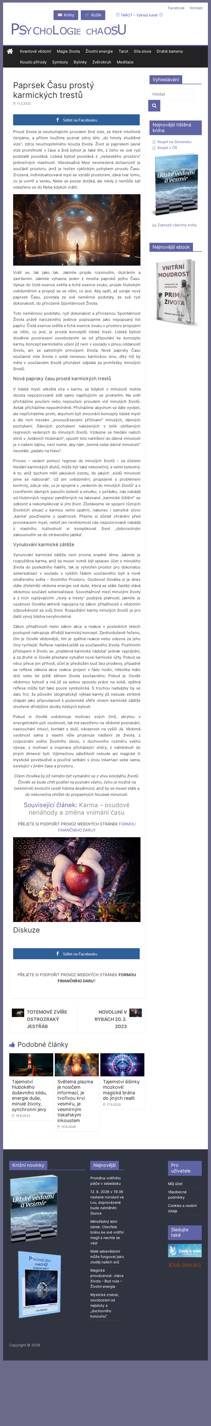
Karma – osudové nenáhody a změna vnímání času (79, 808)
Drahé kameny (170, 51)
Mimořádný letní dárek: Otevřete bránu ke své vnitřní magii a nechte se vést (107, 1232)
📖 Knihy (65, 14)
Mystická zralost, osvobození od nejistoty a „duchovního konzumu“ (104, 1305)
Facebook (176, 8)
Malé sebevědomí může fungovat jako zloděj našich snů (107, 1256)
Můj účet (175, 1183)
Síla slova (142, 51)
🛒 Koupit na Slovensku (171, 141)
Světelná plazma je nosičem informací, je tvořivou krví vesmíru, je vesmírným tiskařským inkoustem (75, 1101)
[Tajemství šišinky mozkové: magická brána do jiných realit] (122, 1056)
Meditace (125, 62)
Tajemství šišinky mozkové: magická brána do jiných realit (121, 1090)
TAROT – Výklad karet (139, 15)
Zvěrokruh (101, 62)
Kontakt (196, 8)
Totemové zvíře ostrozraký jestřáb (47, 1019)
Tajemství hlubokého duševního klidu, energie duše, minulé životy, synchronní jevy (29, 1095)
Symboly (60, 62)
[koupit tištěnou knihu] (176, 153)
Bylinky (80, 62)
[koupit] (39, 1252)
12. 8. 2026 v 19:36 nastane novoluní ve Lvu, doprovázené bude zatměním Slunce (107, 1202)
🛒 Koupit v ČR (164, 147)
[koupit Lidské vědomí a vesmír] (34, 1176)
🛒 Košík (93, 14)
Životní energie (99, 51)
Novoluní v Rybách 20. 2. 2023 (111, 1019)
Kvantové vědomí (35, 51)
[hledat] (154, 105)
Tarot (123, 51)
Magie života (68, 51)
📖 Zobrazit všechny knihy (174, 225)
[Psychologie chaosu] (10, 51)
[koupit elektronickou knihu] (176, 258)
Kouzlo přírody (33, 62)
